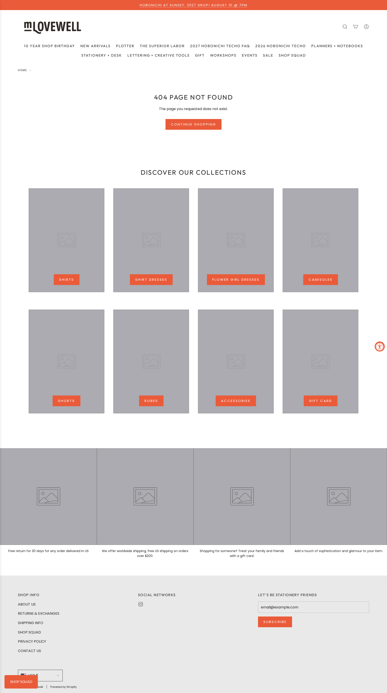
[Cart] (355, 26)
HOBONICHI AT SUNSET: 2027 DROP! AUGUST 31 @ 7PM (193, 5)
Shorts (66, 400)
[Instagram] (140, 604)
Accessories (236, 400)
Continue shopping (193, 124)
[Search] (345, 26)
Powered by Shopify (63, 687)
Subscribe (275, 621)
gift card (320, 400)
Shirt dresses (151, 279)
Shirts (66, 279)
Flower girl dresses (236, 279)
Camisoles (321, 279)
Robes (151, 400)
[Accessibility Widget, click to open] (380, 347)
